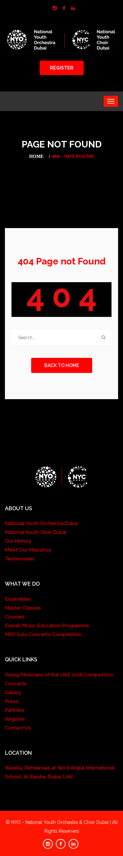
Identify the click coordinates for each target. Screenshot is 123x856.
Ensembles (18, 599)
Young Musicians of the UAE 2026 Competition (59, 675)
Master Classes (23, 608)
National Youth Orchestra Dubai (41, 523)
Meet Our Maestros (28, 550)
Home (36, 156)
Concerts (16, 684)
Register (15, 719)
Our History (18, 541)
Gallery (13, 692)
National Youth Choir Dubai (35, 532)
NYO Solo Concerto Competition (43, 634)
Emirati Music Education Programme (47, 626)
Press (11, 701)
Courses (15, 617)
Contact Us (18, 728)
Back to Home (61, 365)
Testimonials (19, 559)
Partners (15, 710)
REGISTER (61, 67)
